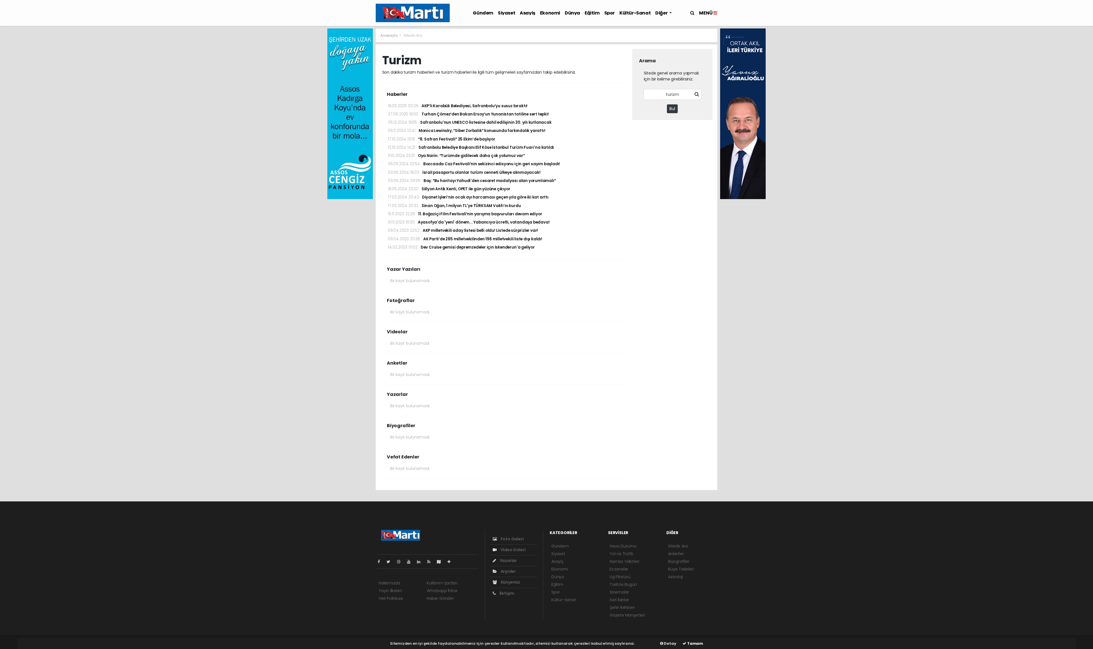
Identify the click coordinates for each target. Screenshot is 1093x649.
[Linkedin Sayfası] (421, 562)
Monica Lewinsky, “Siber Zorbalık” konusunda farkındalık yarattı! (466, 130)
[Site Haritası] (441, 562)
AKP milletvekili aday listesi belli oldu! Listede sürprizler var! (463, 230)
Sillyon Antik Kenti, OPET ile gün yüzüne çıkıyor (449, 189)
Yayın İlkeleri (390, 591)
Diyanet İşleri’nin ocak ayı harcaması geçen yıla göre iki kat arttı (468, 197)
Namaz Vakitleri (624, 561)
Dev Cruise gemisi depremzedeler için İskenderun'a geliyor (461, 247)
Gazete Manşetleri (627, 615)
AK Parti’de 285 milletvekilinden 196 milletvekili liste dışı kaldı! (465, 239)
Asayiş (527, 13)
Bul (672, 108)
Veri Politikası (391, 598)
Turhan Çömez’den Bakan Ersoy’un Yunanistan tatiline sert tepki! (468, 114)
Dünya (572, 13)
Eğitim (592, 13)
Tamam (694, 643)
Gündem (483, 13)
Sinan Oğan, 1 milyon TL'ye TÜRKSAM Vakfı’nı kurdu (454, 205)
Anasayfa (389, 35)
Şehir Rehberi (622, 607)
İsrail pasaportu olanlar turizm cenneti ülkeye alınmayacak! (464, 172)
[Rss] (431, 562)
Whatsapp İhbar (442, 591)
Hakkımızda (389, 583)
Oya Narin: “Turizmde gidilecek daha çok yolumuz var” (456, 155)
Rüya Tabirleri (681, 569)
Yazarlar (508, 560)
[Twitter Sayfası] (391, 562)
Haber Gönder (440, 598)
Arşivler (508, 571)
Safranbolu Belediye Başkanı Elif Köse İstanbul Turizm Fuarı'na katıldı (471, 147)
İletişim (506, 593)
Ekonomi (550, 13)
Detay (669, 643)
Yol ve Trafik (621, 554)
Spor (609, 13)
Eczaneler (619, 569)
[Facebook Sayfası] (381, 562)
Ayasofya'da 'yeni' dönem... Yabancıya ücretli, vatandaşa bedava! (468, 222)
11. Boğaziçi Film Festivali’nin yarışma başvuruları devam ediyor (465, 214)
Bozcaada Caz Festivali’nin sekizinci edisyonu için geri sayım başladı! (474, 164)
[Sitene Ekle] (451, 562)
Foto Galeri (512, 539)
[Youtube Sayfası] (411, 562)
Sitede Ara (678, 546)
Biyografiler (678, 561)
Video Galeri (512, 550)
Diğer (661, 13)
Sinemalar (619, 592)
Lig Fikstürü (620, 577)
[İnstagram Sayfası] (401, 562)
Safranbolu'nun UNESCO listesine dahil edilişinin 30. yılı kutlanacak (470, 122)
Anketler (676, 554)
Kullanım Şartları (442, 583)
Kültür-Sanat (635, 13)
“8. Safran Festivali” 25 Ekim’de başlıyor (441, 139)
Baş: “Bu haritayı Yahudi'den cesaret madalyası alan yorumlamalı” (472, 180)
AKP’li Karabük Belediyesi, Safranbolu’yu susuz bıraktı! (457, 106)
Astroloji (675, 577)
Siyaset (506, 13)
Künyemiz (510, 582)
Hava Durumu (623, 546)
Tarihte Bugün (623, 584)
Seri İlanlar (619, 600)
